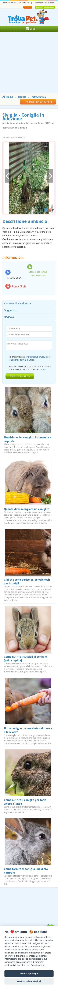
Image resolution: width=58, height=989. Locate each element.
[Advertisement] (29, 64)
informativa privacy (36, 357)
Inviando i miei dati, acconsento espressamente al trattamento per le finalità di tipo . (29, 368)
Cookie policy (37, 965)
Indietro (8, 176)
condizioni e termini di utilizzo (22, 360)
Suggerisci (10, 310)
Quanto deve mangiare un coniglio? (26, 509)
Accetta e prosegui (29, 973)
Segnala (9, 317)
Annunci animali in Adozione (16, 2)
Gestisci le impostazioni (29, 981)
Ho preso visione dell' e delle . (29, 358)
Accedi (27, 7)
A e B (43, 369)
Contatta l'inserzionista (17, 303)
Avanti (50, 176)
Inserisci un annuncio (44, 2)
